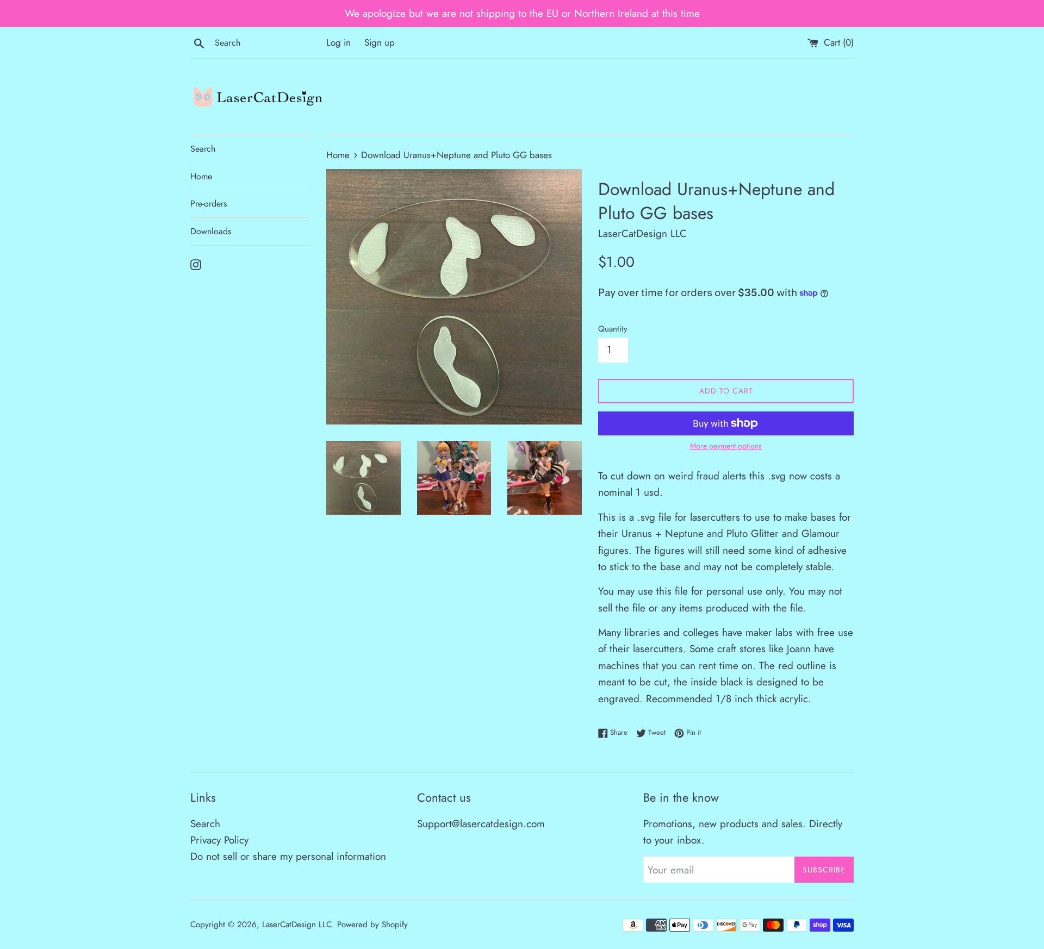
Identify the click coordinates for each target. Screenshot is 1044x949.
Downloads (210, 231)
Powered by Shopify (372, 925)
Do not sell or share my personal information (288, 856)
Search (202, 148)
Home (201, 176)
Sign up (379, 42)
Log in (338, 42)
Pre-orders (208, 203)
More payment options (726, 445)
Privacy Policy (219, 840)
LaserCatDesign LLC (297, 925)
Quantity (612, 329)
